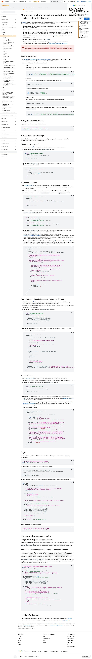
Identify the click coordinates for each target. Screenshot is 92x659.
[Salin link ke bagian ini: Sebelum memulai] (38, 56)
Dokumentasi (5, 5)
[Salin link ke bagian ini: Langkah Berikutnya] (40, 615)
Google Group (70, 640)
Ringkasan (4, 8)
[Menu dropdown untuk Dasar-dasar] (14, 8)
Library (19, 642)
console (28, 147)
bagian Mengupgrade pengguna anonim (58, 43)
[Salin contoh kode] (73, 72)
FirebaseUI (23, 22)
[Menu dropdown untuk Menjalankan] (25, 1)
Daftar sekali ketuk (59, 36)
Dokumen (35, 1)
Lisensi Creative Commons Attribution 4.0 (54, 623)
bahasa (48, 39)
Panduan (20, 636)
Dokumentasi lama (71, 646)
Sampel (19, 640)
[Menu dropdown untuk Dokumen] (38, 1)
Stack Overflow (70, 638)
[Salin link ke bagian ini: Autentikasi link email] (38, 183)
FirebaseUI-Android (59, 241)
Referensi (40, 8)
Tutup (80, 18)
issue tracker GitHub (64, 620)
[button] (7, 19)
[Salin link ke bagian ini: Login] (27, 452)
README (70, 618)
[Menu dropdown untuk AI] (19, 8)
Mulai (87, 18)
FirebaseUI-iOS (69, 241)
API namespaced (53, 47)
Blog (78, 1)
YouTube (44, 642)
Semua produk (64, 651)
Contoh (46, 8)
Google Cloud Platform (54, 651)
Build (14, 1)
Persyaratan (20, 656)
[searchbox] (8, 12)
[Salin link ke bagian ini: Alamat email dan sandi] (39, 144)
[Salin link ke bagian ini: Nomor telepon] (33, 375)
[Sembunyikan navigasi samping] (15, 657)
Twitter (44, 640)
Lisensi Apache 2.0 (26, 625)
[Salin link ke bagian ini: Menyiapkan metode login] (45, 135)
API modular (46, 47)
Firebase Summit (46, 638)
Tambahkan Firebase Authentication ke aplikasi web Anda (36, 59)
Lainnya (43, 1)
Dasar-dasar (10, 8)
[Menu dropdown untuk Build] (16, 1)
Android (34, 651)
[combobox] (56, 1)
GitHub (19, 644)
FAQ (68, 644)
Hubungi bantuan (70, 636)
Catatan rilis (69, 642)
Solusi (29, 1)
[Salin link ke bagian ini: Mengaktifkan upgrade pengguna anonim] (54, 540)
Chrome (39, 651)
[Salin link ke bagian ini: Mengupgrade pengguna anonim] (52, 536)
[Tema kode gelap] (71, 72)
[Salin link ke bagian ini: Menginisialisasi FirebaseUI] (46, 120)
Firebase (22, 11)
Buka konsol (83, 1)
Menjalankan (21, 1)
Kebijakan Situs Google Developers (56, 625)
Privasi (25, 656)
